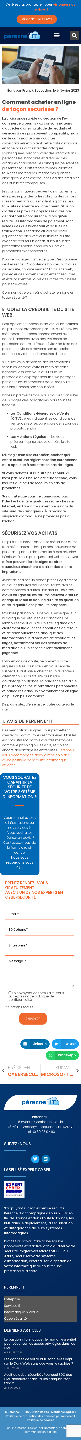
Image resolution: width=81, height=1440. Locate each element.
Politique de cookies (40, 1420)
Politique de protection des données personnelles (39, 1416)
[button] (56, 35)
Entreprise (12, 1299)
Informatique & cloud (21, 1312)
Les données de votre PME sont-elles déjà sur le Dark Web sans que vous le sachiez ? (38, 1361)
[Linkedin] (46, 1159)
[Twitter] (35, 1159)
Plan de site (41, 1412)
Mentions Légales (63, 1412)
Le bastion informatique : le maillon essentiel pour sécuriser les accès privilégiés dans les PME (40, 1343)
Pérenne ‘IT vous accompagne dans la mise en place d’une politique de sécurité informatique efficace (39, 757)
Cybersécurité (15, 1318)
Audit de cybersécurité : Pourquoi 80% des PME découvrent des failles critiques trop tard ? (38, 1379)
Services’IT (12, 1305)
